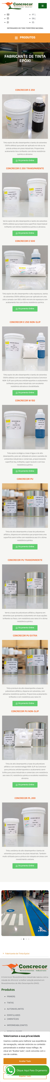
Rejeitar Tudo (25, 1076)
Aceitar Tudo (25, 1061)
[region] (25, 1056)
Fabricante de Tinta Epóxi (17, 954)
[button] (4, 913)
